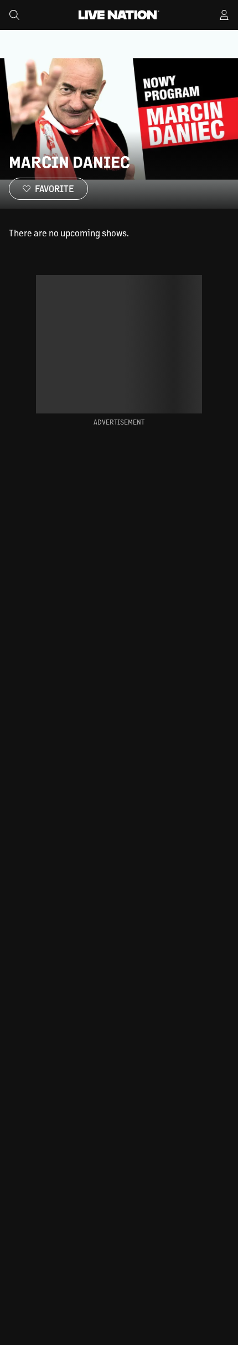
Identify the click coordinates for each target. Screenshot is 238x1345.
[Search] (14, 15)
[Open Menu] (224, 15)
